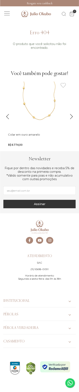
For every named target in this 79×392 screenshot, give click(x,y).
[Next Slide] (71, 115)
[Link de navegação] (36, 14)
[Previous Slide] (7, 115)
